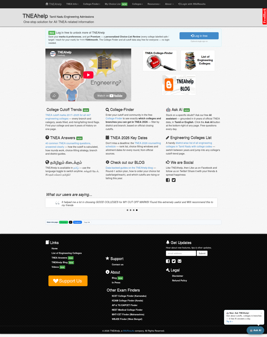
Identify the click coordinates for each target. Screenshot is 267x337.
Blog (117, 277)
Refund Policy (179, 280)
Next (214, 202)
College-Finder (91, 3)
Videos (58, 266)
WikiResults (128, 330)
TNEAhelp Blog (62, 262)
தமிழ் (76, 167)
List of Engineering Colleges (67, 253)
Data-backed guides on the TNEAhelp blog (129, 167)
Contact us (117, 264)
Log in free (201, 36)
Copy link (87, 222)
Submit (202, 253)
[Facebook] (168, 180)
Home (55, 248)
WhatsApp (63, 222)
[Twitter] (174, 180)
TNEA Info (71, 3)
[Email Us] (179, 261)
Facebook (77, 222)
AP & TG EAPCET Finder (124, 305)
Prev (50, 202)
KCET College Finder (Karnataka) (129, 295)
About (168, 3)
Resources (153, 3)
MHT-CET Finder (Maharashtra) (128, 314)
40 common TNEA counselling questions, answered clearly (68, 144)
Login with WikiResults (193, 3)
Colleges (136, 3)
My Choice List (116, 3)
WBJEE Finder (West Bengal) (127, 319)
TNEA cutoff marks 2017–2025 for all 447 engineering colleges (68, 116)
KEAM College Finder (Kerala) (127, 300)
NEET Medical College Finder (127, 309)
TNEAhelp (55, 3)
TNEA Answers (62, 257)
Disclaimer (177, 275)
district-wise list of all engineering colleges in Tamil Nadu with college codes (189, 144)
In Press (116, 282)
